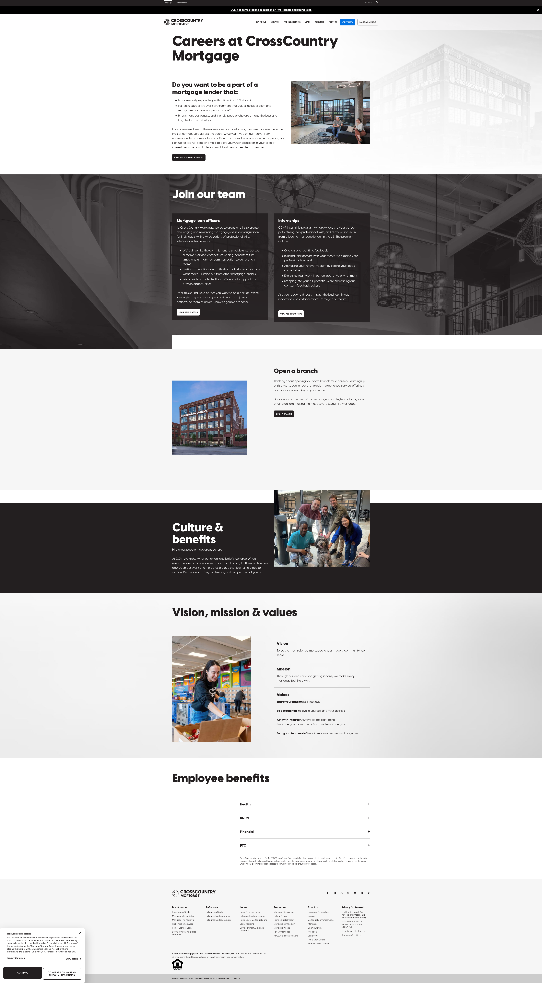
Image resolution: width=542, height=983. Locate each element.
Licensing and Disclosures (353, 931)
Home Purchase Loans (182, 928)
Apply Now (347, 22)
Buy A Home (261, 22)
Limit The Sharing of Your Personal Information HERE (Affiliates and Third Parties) (354, 915)
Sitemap (236, 978)
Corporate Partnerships (318, 912)
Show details (72, 959)
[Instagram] (348, 893)
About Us (333, 22)
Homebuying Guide (181, 912)
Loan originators (188, 312)
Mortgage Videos (282, 928)
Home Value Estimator (284, 920)
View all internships (291, 314)
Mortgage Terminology (284, 924)
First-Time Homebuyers (182, 924)
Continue (22, 973)
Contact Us (313, 936)
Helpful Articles (280, 916)
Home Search (181, 3)
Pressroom (312, 932)
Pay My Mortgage (282, 932)
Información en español (318, 944)
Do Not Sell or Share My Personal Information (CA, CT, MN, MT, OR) (355, 924)
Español (368, 3)
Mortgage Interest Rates (183, 916)
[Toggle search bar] (376, 3)
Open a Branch (315, 928)
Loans (307, 22)
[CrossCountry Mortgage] (183, 22)
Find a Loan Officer (292, 22)
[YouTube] (355, 893)
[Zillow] (362, 893)
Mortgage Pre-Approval (183, 920)
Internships (312, 924)
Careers (311, 916)
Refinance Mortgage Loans (218, 920)
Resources (319, 22)
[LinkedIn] (335, 893)
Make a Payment (367, 22)
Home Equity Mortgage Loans (253, 920)
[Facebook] (328, 893)
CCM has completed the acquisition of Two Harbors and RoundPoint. (271, 9)
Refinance (275, 22)
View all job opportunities (189, 157)
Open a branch (284, 414)
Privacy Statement (16, 958)
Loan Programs (247, 924)
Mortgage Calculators (284, 912)
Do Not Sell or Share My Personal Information (62, 973)
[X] (341, 893)
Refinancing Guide (214, 912)
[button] (305, 804)
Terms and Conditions (351, 935)
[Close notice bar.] (538, 10)
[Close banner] (80, 933)
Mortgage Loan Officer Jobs (321, 920)
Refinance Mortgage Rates (218, 916)
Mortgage (168, 3)
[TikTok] (369, 893)
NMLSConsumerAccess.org (286, 936)
